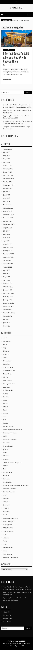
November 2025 (8, 178)
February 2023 (8, 287)
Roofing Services (8, 492)
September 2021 (8, 313)
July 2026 (6, 152)
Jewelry (5, 449)
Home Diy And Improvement (12, 430)
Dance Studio (7, 374)
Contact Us (7, 615)
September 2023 (8, 264)
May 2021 (6, 326)
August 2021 (7, 316)
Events (5, 393)
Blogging (6, 351)
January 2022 (7, 300)
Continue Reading (7, 79)
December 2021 (8, 303)
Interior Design (8, 446)
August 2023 (7, 267)
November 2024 (8, 218)
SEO (4, 495)
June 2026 (6, 156)
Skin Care (6, 505)
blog (4, 348)
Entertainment (8, 390)
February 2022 (8, 296)
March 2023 (7, 283)
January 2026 (7, 172)
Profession (6, 479)
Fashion (5, 397)
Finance (5, 403)
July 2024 (6, 231)
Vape (5, 551)
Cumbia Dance (8, 367)
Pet (4, 469)
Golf (4, 420)
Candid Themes (22, 646)
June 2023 (6, 273)
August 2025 (7, 188)
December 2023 (8, 254)
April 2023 (6, 280)
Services (6, 498)
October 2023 (8, 260)
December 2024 (8, 214)
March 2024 (7, 244)
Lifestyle (6, 456)
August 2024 (7, 228)
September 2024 (8, 224)
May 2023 (6, 277)
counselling (6, 364)
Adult (5, 338)
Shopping (6, 502)
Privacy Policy (7, 618)
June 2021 (6, 323)
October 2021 (8, 309)
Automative (7, 341)
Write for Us (7, 622)
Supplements (7, 525)
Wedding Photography (10, 557)
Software (6, 511)
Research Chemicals (9, 488)
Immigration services (10, 439)
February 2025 (8, 208)
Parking (5, 466)
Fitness (5, 407)
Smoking (6, 508)
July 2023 (6, 270)
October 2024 (8, 221)
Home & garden (9, 50)
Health (5, 423)
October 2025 (8, 182)
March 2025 (7, 205)
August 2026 (7, 149)
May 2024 (6, 237)
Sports (5, 515)
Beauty (5, 344)
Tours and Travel (8, 531)
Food (5, 410)
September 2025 (8, 185)
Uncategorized (8, 547)
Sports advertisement (10, 518)
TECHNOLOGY (8, 528)
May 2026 (6, 159)
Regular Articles (16, 7)
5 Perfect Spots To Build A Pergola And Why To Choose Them (16, 57)
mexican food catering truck (12, 462)
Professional (7, 482)
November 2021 (8, 306)
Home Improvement (9, 433)
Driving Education (9, 384)
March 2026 (7, 165)
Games (5, 413)
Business (6, 354)
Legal (5, 452)
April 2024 (6, 241)
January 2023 (7, 290)
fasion (5, 400)
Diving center (7, 380)
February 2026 (8, 169)
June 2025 (6, 195)
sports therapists (8, 521)
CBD (4, 357)
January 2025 (7, 211)
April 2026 (6, 162)
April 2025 (6, 201)
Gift (4, 416)
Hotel (5, 436)
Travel (5, 541)
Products (6, 475)
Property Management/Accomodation (15, 485)
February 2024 (8, 247)
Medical (5, 459)
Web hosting (7, 554)
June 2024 (6, 234)
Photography (7, 472)
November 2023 (8, 257)
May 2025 (6, 198)
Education (6, 387)
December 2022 (8, 293)
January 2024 (7, 251)
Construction (7, 361)
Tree (4, 544)
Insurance (6, 443)
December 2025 (8, 175)
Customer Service (9, 371)
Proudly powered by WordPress (13, 643)
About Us (6, 612)
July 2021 (6, 319)
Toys (5, 534)
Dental (5, 377)
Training (5, 538)
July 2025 (6, 192)
